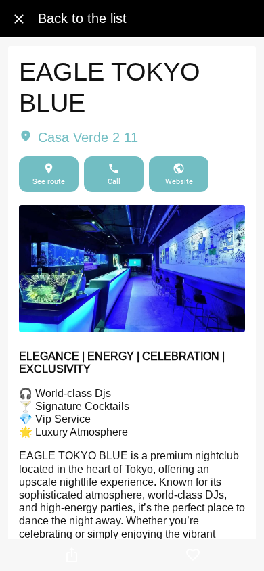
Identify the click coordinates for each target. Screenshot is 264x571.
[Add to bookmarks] (193, 555)
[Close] (19, 19)
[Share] (72, 555)
